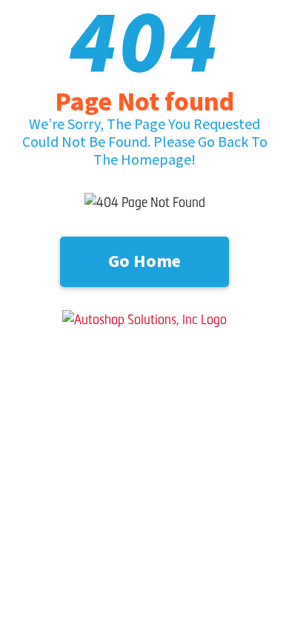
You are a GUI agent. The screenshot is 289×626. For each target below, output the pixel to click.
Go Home (144, 261)
